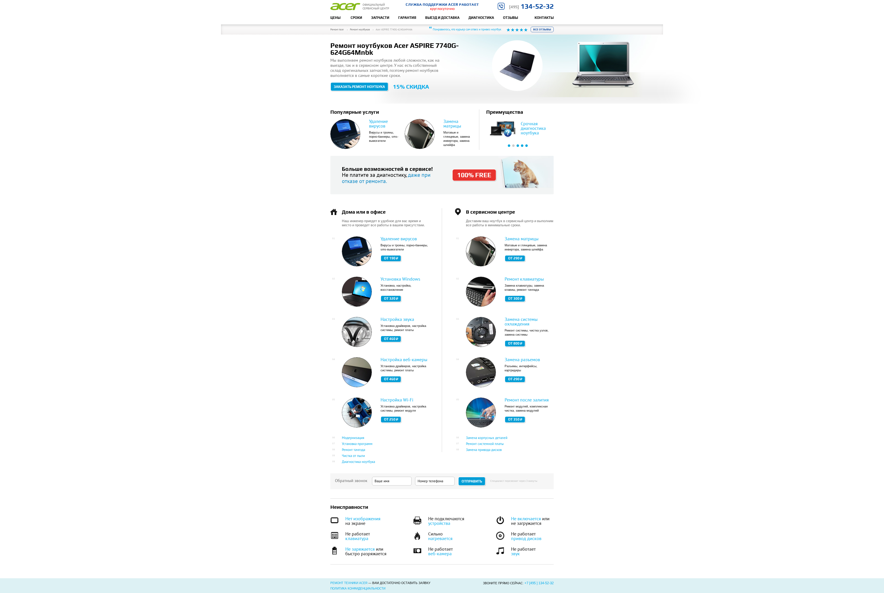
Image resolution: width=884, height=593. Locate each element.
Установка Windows (400, 279)
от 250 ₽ (391, 419)
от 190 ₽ (391, 258)
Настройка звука (397, 319)
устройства (439, 523)
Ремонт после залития (527, 400)
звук (515, 554)
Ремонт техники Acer (348, 583)
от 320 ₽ (391, 298)
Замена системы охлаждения (521, 321)
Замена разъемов (522, 360)
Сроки (356, 18)
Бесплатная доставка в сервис (532, 128)
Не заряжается (360, 549)
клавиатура (356, 538)
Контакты (544, 18)
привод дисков (526, 538)
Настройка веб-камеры (404, 360)
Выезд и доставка (442, 18)
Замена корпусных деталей (486, 438)
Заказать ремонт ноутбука (359, 87)
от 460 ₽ (391, 339)
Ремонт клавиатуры (524, 279)
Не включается (526, 519)
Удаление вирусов (378, 123)
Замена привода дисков (484, 450)
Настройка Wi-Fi (397, 400)
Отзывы (510, 18)
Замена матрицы (452, 123)
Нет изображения (363, 519)
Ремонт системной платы (485, 444)
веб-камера (440, 554)
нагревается (440, 538)
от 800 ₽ (515, 343)
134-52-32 (531, 6)
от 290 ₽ (515, 258)
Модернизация (353, 438)
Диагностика (481, 18)
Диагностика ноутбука (358, 461)
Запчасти (380, 18)
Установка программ (357, 444)
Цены (335, 18)
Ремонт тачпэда (353, 450)
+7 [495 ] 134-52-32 (539, 583)
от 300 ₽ (515, 298)
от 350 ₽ (515, 419)
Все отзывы (542, 29)
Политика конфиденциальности (357, 588)
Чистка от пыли (353, 455)
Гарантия (407, 18)
